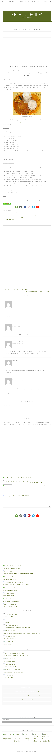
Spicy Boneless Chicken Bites (11, 601)
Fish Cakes (6, 622)
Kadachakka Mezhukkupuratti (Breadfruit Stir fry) (27, 691)
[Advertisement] (27, 49)
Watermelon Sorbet (9, 661)
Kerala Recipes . (33, 751)
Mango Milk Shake (9, 677)
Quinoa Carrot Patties (9, 579)
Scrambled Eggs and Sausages (14, 213)
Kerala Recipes (27, 14)
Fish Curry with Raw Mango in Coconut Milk (17, 627)
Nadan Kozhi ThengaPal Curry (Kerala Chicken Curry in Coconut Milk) (25, 217)
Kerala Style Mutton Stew (23, 477)
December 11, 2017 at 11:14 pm (19, 380)
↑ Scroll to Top (11, 752)
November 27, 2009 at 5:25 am (18, 303)
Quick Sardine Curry (10, 638)
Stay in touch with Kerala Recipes (27, 717)
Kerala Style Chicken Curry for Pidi (47, 741)
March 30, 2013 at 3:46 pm (17, 343)
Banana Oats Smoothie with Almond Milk (16, 655)
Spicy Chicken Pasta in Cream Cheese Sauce (7, 739)
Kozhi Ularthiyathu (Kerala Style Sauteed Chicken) (18, 573)
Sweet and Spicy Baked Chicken (11, 568)
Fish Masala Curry (9, 616)
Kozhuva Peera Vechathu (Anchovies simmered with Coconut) (22, 633)
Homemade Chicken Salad (10, 590)
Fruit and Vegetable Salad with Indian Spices (16, 584)
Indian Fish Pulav (9, 644)
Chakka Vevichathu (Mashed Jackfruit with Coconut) (29, 485)
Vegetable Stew (10, 219)
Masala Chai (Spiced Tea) (11, 666)
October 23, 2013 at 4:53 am (18, 362)
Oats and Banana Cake (27, 703)
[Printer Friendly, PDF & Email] (7, 204)
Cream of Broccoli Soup (10, 606)
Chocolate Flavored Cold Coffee (13, 672)
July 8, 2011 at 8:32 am (17, 326)
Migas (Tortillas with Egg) (21, 495)
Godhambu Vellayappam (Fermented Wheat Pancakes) (21, 215)
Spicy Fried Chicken (8, 595)
